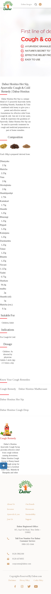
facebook (15, 586)
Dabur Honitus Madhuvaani (33, 388)
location (8, 526)
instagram (22, 586)
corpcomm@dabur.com (21, 564)
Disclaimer (12, 580)
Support (28, 519)
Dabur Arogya (26, 4)
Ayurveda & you (13, 514)
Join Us (10, 519)
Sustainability (30, 514)
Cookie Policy (38, 580)
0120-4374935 (18, 559)
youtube (36, 586)
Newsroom (30, 509)
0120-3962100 (18, 554)
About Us (11, 504)
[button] (3, 465)
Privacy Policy (25, 580)
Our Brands (30, 504)
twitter (29, 586)
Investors (10, 509)
